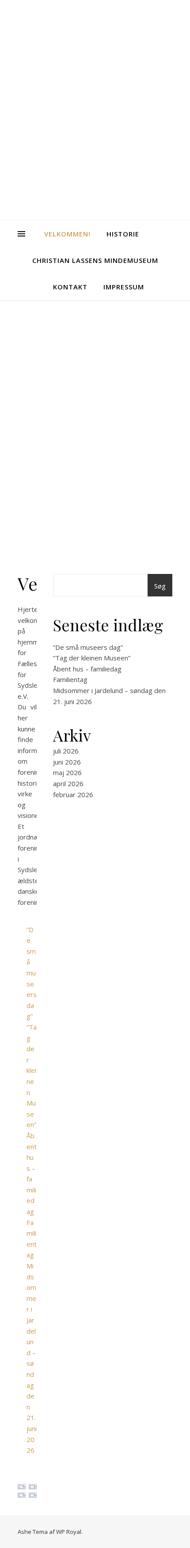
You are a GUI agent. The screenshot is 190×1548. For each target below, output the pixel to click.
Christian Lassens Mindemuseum (95, 260)
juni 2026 (67, 761)
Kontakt (70, 286)
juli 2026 (66, 750)
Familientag (70, 679)
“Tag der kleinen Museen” (91, 657)
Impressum (123, 286)
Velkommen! (67, 233)
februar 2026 (73, 794)
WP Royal (68, 1532)
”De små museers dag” (32, 973)
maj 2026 (67, 772)
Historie (122, 233)
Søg (160, 585)
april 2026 (68, 783)
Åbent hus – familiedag (87, 668)
